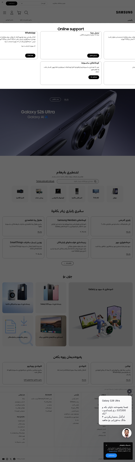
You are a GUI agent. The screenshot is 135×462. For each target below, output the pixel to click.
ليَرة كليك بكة (94, 77)
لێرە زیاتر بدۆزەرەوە (113, 451)
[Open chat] (127, 433)
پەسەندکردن (111, 455)
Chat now (30, 55)
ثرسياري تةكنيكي (93, 55)
